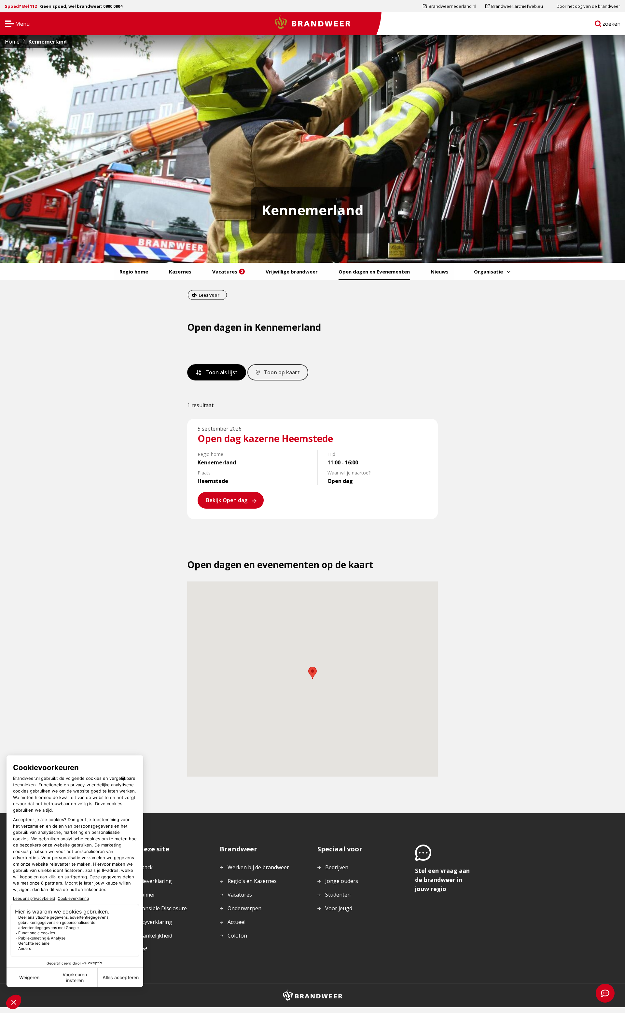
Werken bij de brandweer (258, 867)
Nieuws (440, 271)
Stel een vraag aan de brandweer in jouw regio (442, 880)
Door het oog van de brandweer (588, 6)
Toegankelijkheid (151, 935)
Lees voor (208, 296)
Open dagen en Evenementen (374, 271)
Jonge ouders (341, 881)
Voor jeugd (338, 908)
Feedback (141, 867)
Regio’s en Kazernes (252, 881)
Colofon (237, 935)
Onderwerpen (244, 908)
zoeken (611, 25)
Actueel (236, 922)
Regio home (133, 271)
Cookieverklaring (151, 881)
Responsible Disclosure (158, 908)
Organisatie (488, 271)
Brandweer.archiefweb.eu (517, 7)
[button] (312, 673)
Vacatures (227, 271)
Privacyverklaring (151, 922)
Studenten (338, 894)
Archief (138, 949)
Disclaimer (142, 894)
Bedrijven (336, 867)
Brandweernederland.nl (452, 7)
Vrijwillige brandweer (292, 271)
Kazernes (180, 271)
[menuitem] (451, 6)
